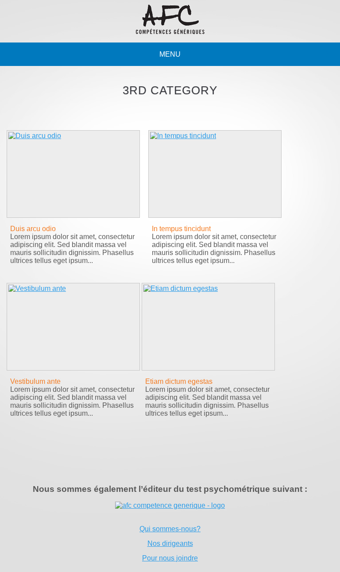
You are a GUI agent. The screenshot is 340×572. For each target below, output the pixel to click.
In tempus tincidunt (181, 228)
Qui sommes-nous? (170, 529)
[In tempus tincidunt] (214, 174)
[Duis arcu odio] (73, 174)
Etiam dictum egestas (178, 381)
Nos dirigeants (170, 543)
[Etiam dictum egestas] (208, 327)
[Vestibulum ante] (73, 327)
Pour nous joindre (170, 558)
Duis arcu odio (33, 228)
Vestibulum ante (35, 381)
